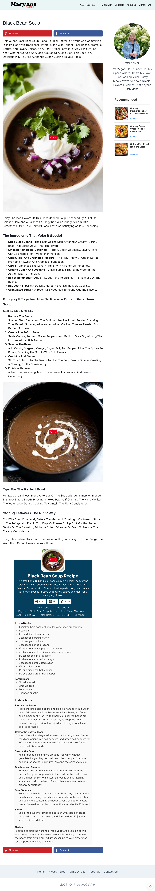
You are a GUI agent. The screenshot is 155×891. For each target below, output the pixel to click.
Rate (67, 601)
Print (41, 601)
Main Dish (106, 5)
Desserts (119, 5)
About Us (131, 5)
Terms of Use (76, 871)
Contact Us (145, 5)
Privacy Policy (56, 871)
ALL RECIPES (87, 5)
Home (41, 871)
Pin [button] (54, 601)
